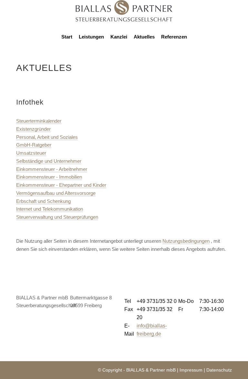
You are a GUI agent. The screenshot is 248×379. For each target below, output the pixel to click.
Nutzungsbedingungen (186, 241)
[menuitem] (67, 37)
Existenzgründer (33, 129)
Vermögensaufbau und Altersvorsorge (56, 193)
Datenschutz (219, 370)
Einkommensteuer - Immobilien (49, 177)
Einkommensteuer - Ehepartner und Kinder (61, 185)
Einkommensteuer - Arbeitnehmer (51, 169)
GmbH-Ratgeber (33, 145)
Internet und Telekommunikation (49, 209)
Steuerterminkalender (38, 121)
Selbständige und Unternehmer (48, 161)
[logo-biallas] (124, 14)
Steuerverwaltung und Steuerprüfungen (57, 217)
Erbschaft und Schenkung (43, 201)
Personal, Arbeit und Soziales (47, 137)
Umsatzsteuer (31, 153)
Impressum (191, 370)
